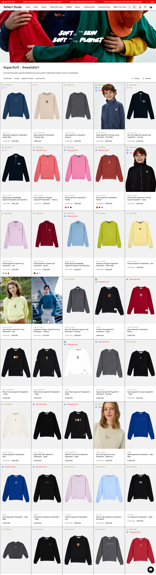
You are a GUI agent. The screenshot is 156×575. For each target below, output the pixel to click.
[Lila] (3, 273)
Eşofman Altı (40, 78)
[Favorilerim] (145, 7)
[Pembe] (66, 207)
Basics (77, 7)
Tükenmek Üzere (56, 7)
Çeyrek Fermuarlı (27, 78)
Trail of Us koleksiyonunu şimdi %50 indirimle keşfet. (112, 2)
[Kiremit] (68, 207)
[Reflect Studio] (12, 7)
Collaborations (89, 7)
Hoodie (16, 78)
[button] (131, 7)
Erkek (36, 7)
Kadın (28, 7)
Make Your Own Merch (122, 7)
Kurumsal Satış (104, 7)
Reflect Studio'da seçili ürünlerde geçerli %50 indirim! (32, 2)
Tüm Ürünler (7, 78)
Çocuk (43, 7)
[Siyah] (71, 207)
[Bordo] (8, 273)
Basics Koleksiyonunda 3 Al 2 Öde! (72, 2)
